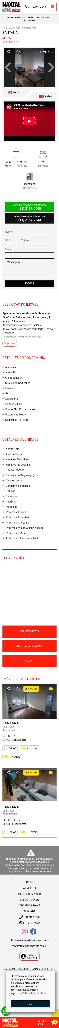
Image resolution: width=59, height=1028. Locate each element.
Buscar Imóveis (29, 899)
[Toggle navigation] (53, 7)
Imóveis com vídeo (29, 893)
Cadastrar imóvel (29, 905)
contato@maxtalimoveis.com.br (29, 946)
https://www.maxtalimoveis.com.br (29, 940)
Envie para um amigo (29, 646)
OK (30, 1004)
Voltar (29, 660)
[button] (7, 67)
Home (29, 882)
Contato (29, 911)
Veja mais (9, 343)
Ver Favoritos (29, 631)
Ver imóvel (31, 688)
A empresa (29, 888)
